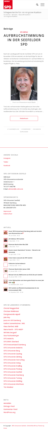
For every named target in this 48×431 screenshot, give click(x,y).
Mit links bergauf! (10, 332)
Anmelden (7, 403)
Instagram (7, 158)
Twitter (6, 162)
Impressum (7, 211)
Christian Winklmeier (11, 311)
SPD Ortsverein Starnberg (14, 375)
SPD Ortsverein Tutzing (13, 378)
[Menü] (41, 4)
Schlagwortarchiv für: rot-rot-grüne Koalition (22, 12)
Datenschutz (8, 214)
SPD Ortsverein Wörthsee (14, 384)
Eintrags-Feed (9, 406)
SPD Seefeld (24, 32)
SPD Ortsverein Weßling (13, 381)
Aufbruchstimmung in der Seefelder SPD (24, 40)
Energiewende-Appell (12, 314)
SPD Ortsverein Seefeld (13, 372)
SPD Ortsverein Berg (12, 350)
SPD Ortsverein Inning (12, 363)
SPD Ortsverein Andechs (13, 347)
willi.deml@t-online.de (15, 189)
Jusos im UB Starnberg (12, 320)
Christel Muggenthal (11, 308)
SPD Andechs (9, 338)
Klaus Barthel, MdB (11, 326)
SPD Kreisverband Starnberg (15, 344)
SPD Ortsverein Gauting (13, 354)
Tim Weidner (8, 387)
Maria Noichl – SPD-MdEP (13, 329)
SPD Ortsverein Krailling (13, 366)
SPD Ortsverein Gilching (13, 357)
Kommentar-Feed (10, 409)
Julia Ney (7, 317)
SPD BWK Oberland (11, 341)
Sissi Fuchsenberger (11, 335)
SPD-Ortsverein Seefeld (19, 426)
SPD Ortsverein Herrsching (14, 360)
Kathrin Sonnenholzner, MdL (14, 323)
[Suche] (36, 4)
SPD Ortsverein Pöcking (13, 369)
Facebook (7, 165)
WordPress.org (9, 412)
